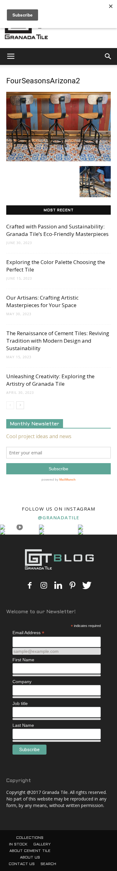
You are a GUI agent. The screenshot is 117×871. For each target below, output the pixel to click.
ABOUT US (30, 857)
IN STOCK (18, 844)
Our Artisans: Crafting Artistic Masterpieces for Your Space (42, 301)
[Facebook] (29, 586)
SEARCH (48, 864)
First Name (23, 659)
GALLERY (42, 844)
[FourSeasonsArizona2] (58, 160)
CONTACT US (22, 864)
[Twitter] (87, 586)
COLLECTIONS (29, 838)
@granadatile (59, 517)
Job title (20, 703)
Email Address (28, 633)
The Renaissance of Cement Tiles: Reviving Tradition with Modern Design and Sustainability (57, 341)
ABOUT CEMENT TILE (30, 851)
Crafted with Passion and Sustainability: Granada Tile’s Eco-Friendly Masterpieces (57, 230)
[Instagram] (44, 586)
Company (22, 681)
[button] (108, 56)
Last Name (23, 725)
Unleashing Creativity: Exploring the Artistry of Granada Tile (50, 380)
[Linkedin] (58, 586)
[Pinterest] (72, 586)
